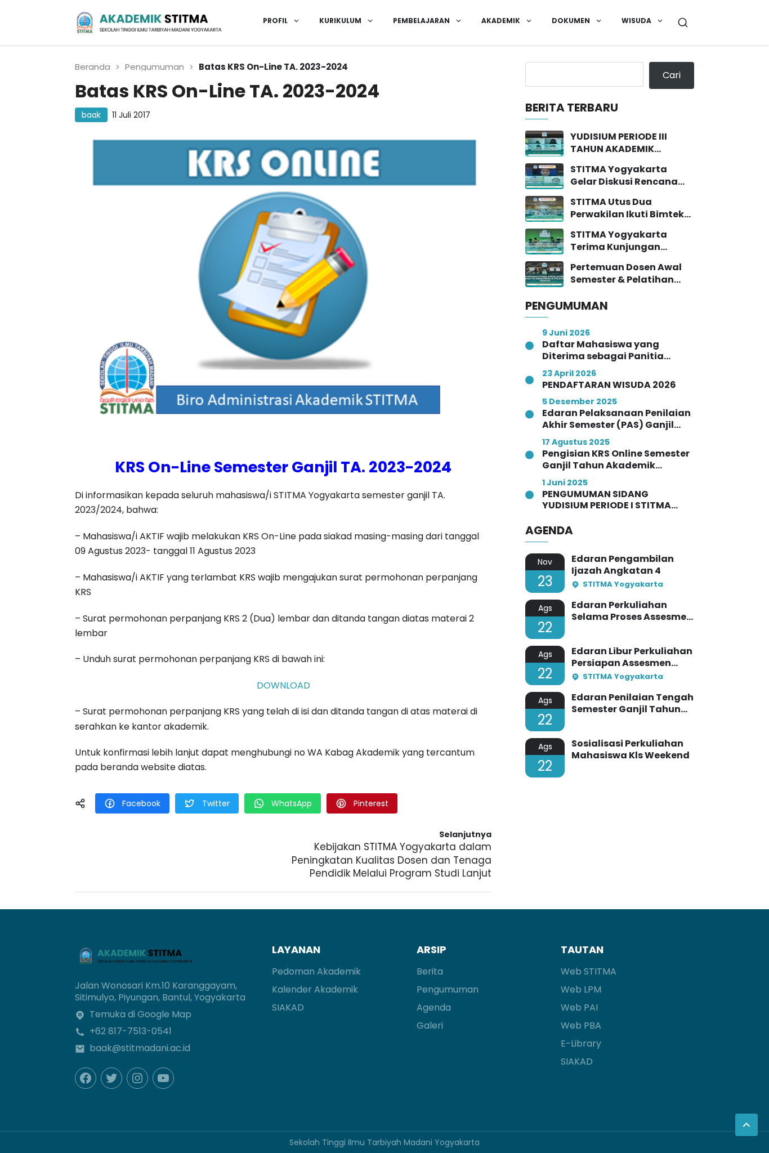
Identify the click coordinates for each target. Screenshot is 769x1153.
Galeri (430, 1025)
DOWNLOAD (283, 685)
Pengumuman (154, 66)
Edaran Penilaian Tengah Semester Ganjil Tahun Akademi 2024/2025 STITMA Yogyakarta (632, 704)
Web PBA (581, 1025)
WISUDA (636, 20)
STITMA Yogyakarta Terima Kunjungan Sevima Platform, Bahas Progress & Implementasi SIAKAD (630, 241)
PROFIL (275, 20)
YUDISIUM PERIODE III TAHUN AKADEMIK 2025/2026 (618, 143)
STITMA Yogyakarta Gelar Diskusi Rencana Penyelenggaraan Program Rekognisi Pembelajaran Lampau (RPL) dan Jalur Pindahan (631, 176)
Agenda (434, 1007)
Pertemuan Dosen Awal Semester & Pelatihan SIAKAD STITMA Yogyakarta (626, 274)
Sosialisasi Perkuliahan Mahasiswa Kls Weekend (630, 750)
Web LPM (581, 989)
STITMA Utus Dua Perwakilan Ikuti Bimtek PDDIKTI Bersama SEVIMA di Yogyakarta (630, 208)
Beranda (92, 66)
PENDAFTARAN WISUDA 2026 (609, 385)
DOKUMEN (571, 20)
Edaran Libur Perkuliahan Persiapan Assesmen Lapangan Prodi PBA (631, 657)
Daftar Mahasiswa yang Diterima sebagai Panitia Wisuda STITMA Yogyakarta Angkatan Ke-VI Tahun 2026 (610, 351)
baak (91, 114)
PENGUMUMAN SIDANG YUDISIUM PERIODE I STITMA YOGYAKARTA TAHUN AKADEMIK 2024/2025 (618, 500)
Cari (672, 75)
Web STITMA (588, 971)
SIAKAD (288, 1007)
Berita (430, 971)
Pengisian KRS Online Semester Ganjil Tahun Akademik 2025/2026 (616, 460)
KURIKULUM (340, 20)
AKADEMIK (500, 20)
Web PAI (579, 1007)
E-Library (581, 1043)
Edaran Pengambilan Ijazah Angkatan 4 (622, 565)
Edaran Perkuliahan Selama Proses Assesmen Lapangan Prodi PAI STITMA (631, 611)
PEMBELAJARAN (421, 20)
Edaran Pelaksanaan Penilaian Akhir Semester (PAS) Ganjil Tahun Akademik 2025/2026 (616, 419)
